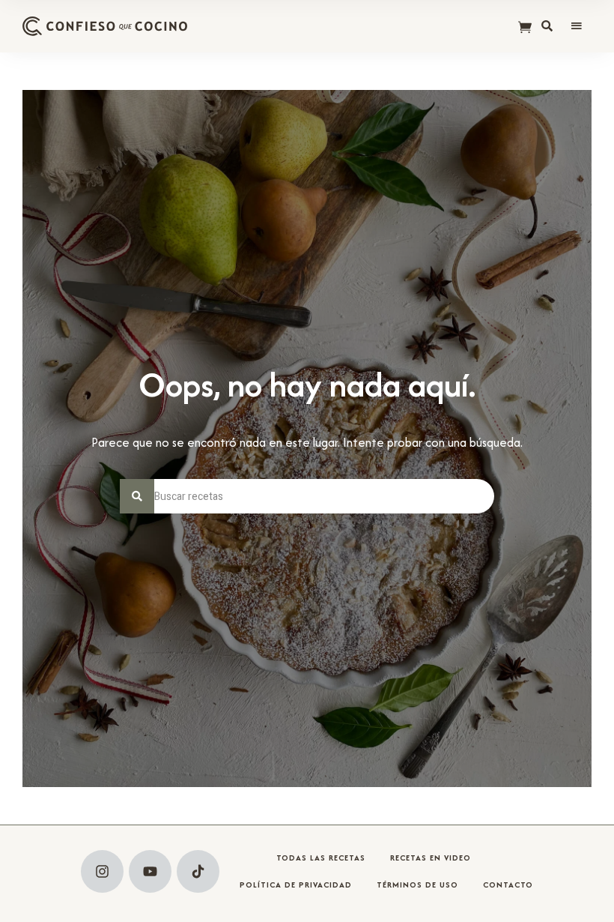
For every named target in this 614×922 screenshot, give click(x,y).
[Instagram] (102, 871)
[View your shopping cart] (525, 28)
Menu (577, 26)
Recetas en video (430, 858)
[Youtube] (150, 871)
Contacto (508, 885)
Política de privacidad (296, 885)
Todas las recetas (320, 858)
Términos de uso (417, 885)
